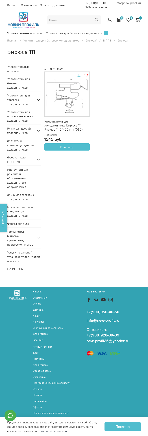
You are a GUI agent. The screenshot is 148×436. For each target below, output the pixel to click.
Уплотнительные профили (24, 33)
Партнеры (39, 358)
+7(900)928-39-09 (103, 335)
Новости (38, 395)
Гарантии (38, 340)
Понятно (123, 426)
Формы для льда (18, 223)
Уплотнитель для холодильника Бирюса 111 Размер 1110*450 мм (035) (63, 125)
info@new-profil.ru (128, 3)
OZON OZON (15, 269)
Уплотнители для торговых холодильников (18, 100)
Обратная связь (42, 370)
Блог (35, 352)
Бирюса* (91, 40)
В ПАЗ (107, 40)
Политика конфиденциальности (51, 382)
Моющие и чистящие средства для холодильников (20, 211)
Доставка (59, 5)
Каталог (12, 5)
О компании (29, 5)
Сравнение (39, 377)
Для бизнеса (40, 333)
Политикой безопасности (54, 431)
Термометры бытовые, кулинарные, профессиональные (20, 238)
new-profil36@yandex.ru (108, 340)
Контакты (38, 321)
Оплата (44, 5)
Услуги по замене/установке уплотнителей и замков (23, 257)
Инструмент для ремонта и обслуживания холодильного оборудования (18, 178)
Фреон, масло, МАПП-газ (16, 159)
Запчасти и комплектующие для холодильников (20, 145)
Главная (12, 40)
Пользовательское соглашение (51, 413)
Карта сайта (40, 401)
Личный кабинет (42, 346)
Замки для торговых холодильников (20, 197)
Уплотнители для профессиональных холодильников (20, 116)
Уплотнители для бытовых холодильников (74, 33)
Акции (36, 315)
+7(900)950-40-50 (97, 3)
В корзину (67, 147)
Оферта (37, 407)
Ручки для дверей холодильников (19, 131)
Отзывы (37, 389)
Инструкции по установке (48, 327)
